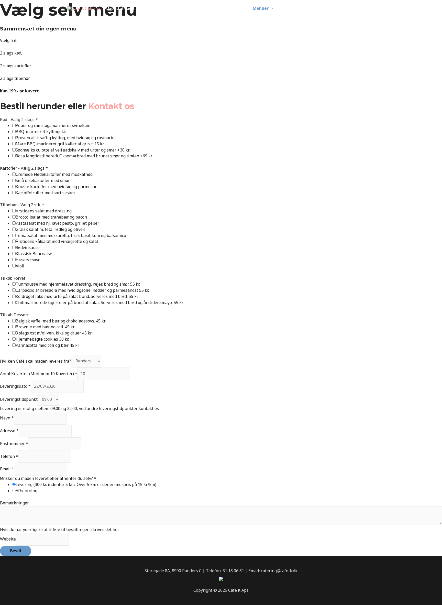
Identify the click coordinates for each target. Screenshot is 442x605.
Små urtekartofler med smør (43, 180)
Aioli (20, 266)
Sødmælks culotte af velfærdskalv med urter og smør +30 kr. (73, 150)
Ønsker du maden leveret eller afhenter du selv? (48, 478)
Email (7, 469)
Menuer (261, 8)
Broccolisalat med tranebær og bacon (51, 217)
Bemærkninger (14, 503)
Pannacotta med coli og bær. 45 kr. (47, 345)
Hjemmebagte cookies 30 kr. (42, 339)
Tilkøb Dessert (14, 315)
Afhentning (26, 490)
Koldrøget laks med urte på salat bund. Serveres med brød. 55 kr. (77, 296)
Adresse (9, 431)
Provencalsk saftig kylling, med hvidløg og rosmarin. (65, 138)
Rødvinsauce (28, 247)
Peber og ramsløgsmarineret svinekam (53, 125)
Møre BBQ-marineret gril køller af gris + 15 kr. (60, 144)
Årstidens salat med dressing (44, 211)
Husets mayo (28, 260)
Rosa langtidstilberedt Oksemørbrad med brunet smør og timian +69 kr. (84, 156)
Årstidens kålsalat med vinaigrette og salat (57, 241)
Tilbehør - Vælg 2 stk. (22, 205)
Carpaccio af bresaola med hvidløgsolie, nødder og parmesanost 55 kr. (82, 290)
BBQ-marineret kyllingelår (41, 131)
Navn (7, 418)
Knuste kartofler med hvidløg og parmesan (56, 186)
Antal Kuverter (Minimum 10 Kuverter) (38, 373)
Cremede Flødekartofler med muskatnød (54, 174)
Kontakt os (111, 106)
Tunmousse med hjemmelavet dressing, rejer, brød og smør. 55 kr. (78, 284)
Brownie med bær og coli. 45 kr (45, 327)
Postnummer (14, 443)
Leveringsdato (15, 386)
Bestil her (354, 8)
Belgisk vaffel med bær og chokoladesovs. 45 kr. (61, 321)
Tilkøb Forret (12, 278)
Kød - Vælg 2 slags (19, 119)
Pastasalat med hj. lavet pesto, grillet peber (57, 223)
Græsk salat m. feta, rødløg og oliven (50, 229)
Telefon (9, 456)
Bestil (15, 551)
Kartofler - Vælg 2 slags (24, 168)
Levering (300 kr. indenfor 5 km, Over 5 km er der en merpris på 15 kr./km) (86, 484)
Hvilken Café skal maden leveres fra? (35, 361)
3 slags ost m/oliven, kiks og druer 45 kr (54, 333)
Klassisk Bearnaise (34, 253)
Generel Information (303, 8)
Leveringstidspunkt (19, 399)
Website (8, 539)
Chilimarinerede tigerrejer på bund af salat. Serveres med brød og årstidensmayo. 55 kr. (99, 302)
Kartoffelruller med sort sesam (45, 193)
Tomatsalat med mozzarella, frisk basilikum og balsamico (71, 235)
